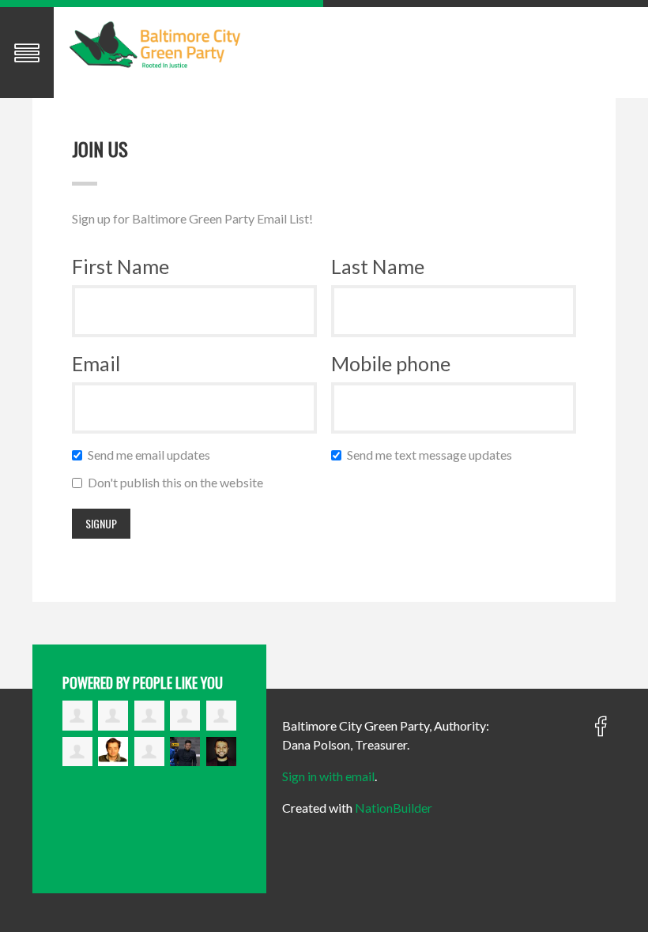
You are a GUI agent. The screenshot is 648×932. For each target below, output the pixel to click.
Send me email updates (152, 454)
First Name (120, 266)
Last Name (377, 266)
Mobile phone (390, 363)
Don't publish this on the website (179, 482)
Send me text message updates (433, 454)
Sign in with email (328, 776)
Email (96, 363)
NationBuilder (393, 807)
